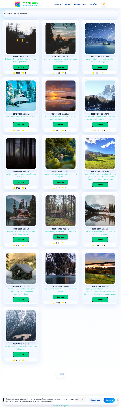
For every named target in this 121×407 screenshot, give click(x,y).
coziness (66, 174)
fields (86, 174)
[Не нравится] (23, 73)
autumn (99, 176)
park (21, 62)
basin (69, 119)
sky (60, 59)
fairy (107, 62)
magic (106, 59)
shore (55, 119)
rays (113, 176)
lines (112, 289)
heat (89, 179)
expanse (112, 294)
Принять (109, 400)
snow (102, 59)
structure (88, 119)
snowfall (89, 59)
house (17, 59)
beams (108, 176)
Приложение (80, 4)
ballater (26, 62)
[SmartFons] (26, 4)
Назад (60, 374)
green (108, 289)
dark (21, 59)
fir (27, 291)
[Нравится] (14, 73)
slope (23, 349)
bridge (109, 119)
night (8, 174)
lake (113, 116)
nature (56, 59)
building (12, 291)
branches (58, 62)
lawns (99, 179)
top (110, 116)
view (91, 294)
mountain (18, 346)
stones (73, 116)
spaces (93, 289)
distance (100, 294)
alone (103, 289)
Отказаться (95, 400)
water (64, 59)
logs (26, 294)
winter (23, 116)
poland (18, 119)
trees (69, 59)
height (86, 294)
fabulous (96, 59)
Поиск (67, 4)
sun (51, 119)
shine (26, 59)
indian (104, 179)
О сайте (93, 4)
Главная (57, 4)
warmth (104, 174)
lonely (106, 294)
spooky (19, 176)
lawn (98, 174)
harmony (25, 234)
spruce (23, 291)
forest (34, 59)
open (88, 289)
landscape (93, 231)
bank (60, 119)
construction (19, 294)
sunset (74, 59)
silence (24, 231)
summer (110, 179)
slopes (93, 179)
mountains (99, 116)
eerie (24, 176)
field (103, 291)
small (12, 59)
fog (25, 174)
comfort (74, 174)
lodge (7, 59)
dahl (95, 294)
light (29, 59)
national (16, 62)
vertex (105, 116)
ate (113, 119)
